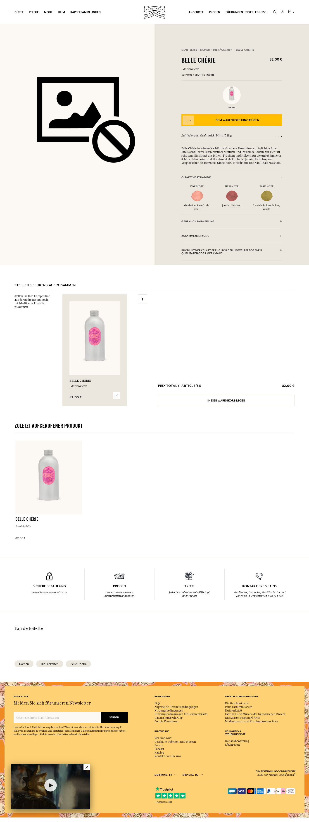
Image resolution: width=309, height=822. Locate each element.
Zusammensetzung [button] (195, 236)
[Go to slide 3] (281, 136)
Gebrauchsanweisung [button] (197, 221)
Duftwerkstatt (233, 710)
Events (158, 745)
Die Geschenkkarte (237, 703)
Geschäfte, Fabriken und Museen (175, 741)
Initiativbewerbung (237, 741)
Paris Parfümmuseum (238, 707)
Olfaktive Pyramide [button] (196, 177)
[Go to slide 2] (278, 136)
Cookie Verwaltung (166, 721)
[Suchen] (274, 12)
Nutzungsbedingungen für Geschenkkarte (180, 714)
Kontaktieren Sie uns (167, 756)
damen (24, 664)
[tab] (231, 177)
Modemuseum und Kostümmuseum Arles (251, 721)
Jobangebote (232, 744)
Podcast (159, 749)
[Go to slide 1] (275, 136)
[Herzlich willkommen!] (154, 11)
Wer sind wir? (162, 738)
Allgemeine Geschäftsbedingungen (176, 707)
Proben (214, 12)
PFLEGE (34, 12)
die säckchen (50, 664)
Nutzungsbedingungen (168, 710)
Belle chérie (78, 664)
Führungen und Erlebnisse (246, 12)
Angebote (196, 12)
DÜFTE (19, 12)
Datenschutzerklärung (168, 717)
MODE (48, 12)
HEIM (61, 12)
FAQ (157, 703)
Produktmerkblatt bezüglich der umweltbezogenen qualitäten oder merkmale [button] (221, 252)
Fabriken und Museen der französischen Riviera (255, 714)
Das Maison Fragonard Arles (242, 717)
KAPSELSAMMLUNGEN (85, 12)
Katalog (159, 752)
